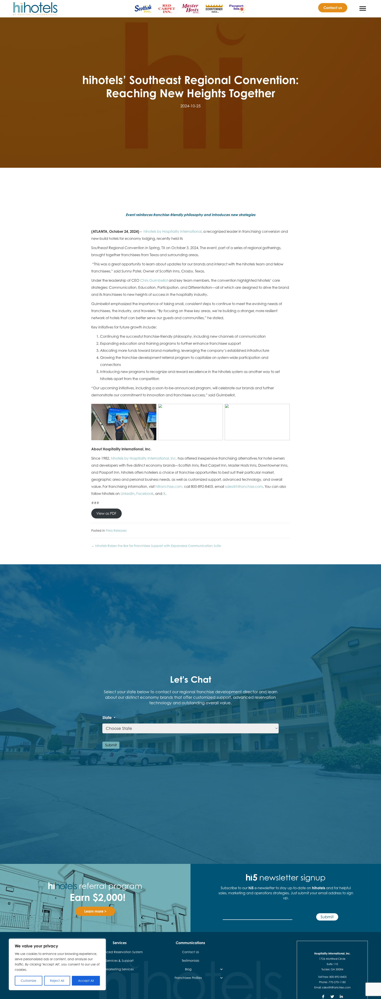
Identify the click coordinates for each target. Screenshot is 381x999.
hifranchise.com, (169, 486)
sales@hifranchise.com (244, 486)
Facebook (144, 493)
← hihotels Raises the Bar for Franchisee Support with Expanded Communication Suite (156, 546)
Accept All (86, 980)
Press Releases (116, 530)
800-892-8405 (338, 976)
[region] (57, 964)
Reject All (57, 980)
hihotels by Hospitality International (173, 231)
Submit (111, 745)
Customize (28, 980)
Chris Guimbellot (154, 280)
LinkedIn (127, 493)
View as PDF (106, 513)
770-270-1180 (337, 982)
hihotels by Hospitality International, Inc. (144, 458)
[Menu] (363, 8)
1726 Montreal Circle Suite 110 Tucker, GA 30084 (332, 964)
